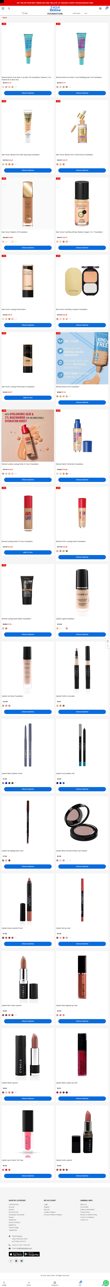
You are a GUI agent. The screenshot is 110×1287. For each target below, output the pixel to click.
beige (60, 705)
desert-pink (6, 1015)
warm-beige (66, 241)
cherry (66, 1092)
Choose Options (28, 93)
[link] (4, 1284)
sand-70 (9, 164)
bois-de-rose (63, 1015)
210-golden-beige (66, 396)
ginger (63, 705)
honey (9, 705)
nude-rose (3, 937)
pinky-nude (9, 1092)
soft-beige (12, 473)
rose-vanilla (6, 87)
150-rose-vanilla (63, 396)
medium (60, 164)
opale (57, 705)
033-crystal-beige (6, 241)
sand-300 (63, 473)
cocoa (66, 860)
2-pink (57, 628)
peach (9, 1170)
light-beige (60, 628)
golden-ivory (66, 87)
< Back (4, 18)
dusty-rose (63, 860)
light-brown (6, 860)
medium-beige (66, 628)
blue (6, 783)
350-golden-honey (63, 551)
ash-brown (9, 860)
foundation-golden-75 (12, 164)
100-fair (3, 319)
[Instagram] (16, 1261)
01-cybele (57, 1170)
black (57, 783)
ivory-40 (6, 164)
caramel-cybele (63, 628)
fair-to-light (57, 164)
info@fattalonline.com (24, 1248)
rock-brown (12, 1015)
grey (3, 783)
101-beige (6, 319)
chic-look (9, 1015)
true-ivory (12, 87)
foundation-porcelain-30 (3, 164)
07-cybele (63, 1170)
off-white (66, 783)
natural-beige (9, 319)
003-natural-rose (63, 319)
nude (60, 937)
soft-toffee (63, 241)
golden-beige (63, 87)
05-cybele (60, 1170)
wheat (9, 473)
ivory (57, 319)
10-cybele (66, 1170)
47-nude (3, 241)
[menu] (3, 8)
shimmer (57, 860)
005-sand (66, 319)
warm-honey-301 (66, 473)
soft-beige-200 (6, 628)
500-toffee (66, 551)
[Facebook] (11, 1261)
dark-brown (3, 860)
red (6, 1170)
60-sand (12, 241)
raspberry (9, 937)
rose (60, 1015)
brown (12, 783)
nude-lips (3, 1015)
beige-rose (6, 937)
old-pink (57, 937)
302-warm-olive (60, 551)
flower (63, 937)
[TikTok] (21, 1261)
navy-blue (60, 783)
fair (3, 87)
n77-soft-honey (60, 241)
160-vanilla (60, 396)
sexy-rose (12, 1092)
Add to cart (28, 398)
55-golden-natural (9, 241)
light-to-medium (63, 164)
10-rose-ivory (57, 396)
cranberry (12, 937)
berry (57, 1092)
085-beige (3, 628)
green (9, 783)
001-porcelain (60, 319)
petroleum (63, 783)
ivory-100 (57, 473)
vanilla (9, 87)
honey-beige (12, 319)
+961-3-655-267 (24, 1245)
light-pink (60, 860)
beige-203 (60, 473)
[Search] (9, 8)
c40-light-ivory (57, 241)
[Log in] (100, 8)
